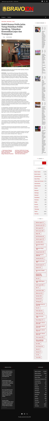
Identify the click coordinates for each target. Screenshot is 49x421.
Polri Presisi (39, 346)
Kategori (3, 17)
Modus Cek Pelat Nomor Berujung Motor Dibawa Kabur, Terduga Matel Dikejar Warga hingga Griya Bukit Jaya (44, 39)
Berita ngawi (39, 228)
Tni (37, 354)
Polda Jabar (39, 310)
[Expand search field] (45, 17)
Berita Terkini (4, 21)
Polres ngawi (40, 337)
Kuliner (36, 188)
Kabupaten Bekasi (40, 245)
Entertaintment (37, 176)
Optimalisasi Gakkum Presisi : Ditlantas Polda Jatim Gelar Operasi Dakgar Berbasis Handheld (7, 152)
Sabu (38, 349)
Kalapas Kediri (40, 252)
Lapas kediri (40, 290)
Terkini (13, 21)
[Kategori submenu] (5, 17)
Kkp (37, 278)
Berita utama (40, 230)
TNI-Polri (36, 213)
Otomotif (36, 195)
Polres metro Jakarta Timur (40, 330)
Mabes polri (39, 293)
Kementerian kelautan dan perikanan (39, 274)
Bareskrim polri (40, 225)
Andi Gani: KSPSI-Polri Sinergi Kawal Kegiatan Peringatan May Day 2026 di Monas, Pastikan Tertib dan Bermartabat (22, 152)
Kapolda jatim (39, 258)
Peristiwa (36, 199)
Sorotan (36, 204)
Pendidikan (36, 197)
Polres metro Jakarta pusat (40, 327)
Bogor (38, 233)
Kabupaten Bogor (40, 249)
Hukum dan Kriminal (39, 181)
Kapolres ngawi (40, 264)
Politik (35, 202)
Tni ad (38, 357)
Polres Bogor (39, 319)
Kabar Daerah (37, 185)
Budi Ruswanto (40, 236)
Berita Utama (9, 21)
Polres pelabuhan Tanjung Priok (40, 340)
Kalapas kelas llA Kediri (40, 255)
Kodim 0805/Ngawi (40, 282)
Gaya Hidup (37, 178)
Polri (38, 343)
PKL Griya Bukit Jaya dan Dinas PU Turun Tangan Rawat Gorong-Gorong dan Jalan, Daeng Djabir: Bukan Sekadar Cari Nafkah (44, 90)
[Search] (44, 163)
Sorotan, (36, 206)
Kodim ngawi (40, 284)
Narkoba (39, 296)
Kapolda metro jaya (40, 262)
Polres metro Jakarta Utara (40, 334)
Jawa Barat (39, 242)
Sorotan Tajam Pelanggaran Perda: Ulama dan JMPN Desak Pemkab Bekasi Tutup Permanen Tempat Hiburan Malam (44, 115)
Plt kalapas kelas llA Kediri (40, 305)
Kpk (37, 287)
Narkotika (39, 298)
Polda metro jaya (39, 317)
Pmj (37, 307)
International (37, 183)
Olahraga (36, 192)
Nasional (36, 190)
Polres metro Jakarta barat (40, 323)
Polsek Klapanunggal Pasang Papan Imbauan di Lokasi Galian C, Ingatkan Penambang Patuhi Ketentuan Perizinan (44, 64)
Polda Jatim (39, 313)
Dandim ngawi (40, 239)
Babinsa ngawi (40, 222)
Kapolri (38, 267)
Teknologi (36, 209)
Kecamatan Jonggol (40, 271)
